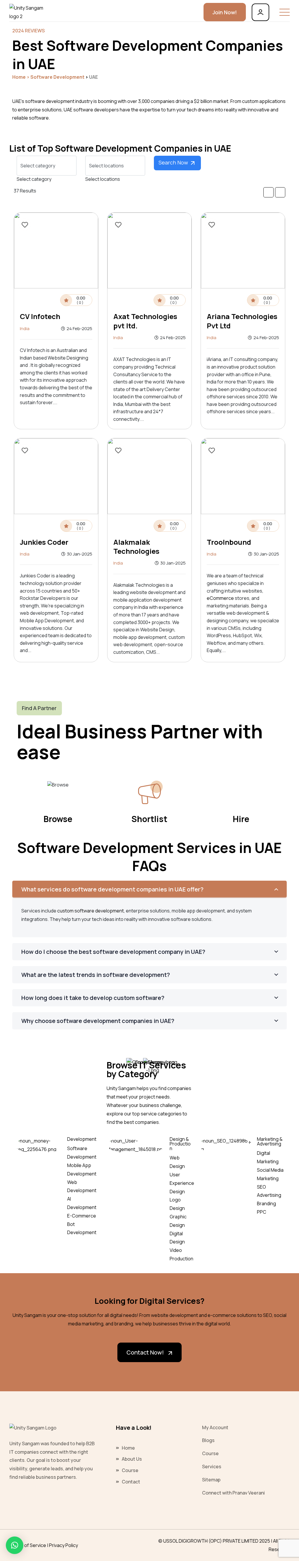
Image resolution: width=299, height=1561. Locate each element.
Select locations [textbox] (102, 179)
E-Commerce (81, 1216)
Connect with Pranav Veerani (233, 1493)
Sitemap (211, 1479)
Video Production (181, 1254)
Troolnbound (229, 541)
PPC (261, 1212)
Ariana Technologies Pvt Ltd (242, 321)
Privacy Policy (63, 1545)
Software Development (81, 1152)
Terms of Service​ (27, 1545)
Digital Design (177, 1237)
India (24, 328)
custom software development (90, 910)
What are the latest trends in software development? (95, 975)
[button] (14, 1545)
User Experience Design (182, 1183)
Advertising (269, 1195)
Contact (131, 1481)
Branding (266, 1203)
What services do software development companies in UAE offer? (112, 889)
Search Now (174, 162)
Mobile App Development (81, 1169)
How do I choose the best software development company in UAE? (113, 952)
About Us (132, 1459)
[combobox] (34, 179)
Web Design (177, 1161)
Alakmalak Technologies (136, 546)
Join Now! (225, 12)
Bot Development (81, 1228)
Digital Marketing (268, 1157)
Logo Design (177, 1203)
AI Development (81, 1203)
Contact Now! (145, 1352)
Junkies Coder (44, 541)
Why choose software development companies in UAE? (97, 1021)
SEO (261, 1187)
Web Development (81, 1186)
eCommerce (220, 598)
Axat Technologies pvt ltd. (145, 321)
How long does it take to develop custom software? (92, 998)
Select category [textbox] (34, 179)
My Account (215, 1427)
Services (211, 1466)
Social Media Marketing (270, 1174)
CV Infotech (40, 316)
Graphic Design (178, 1220)
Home (19, 77)
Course (130, 1470)
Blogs (208, 1440)
